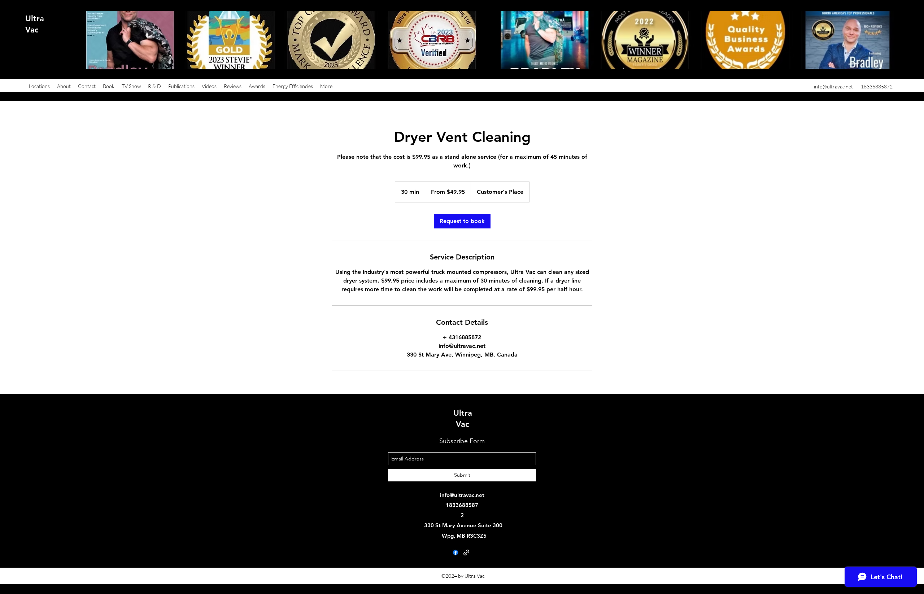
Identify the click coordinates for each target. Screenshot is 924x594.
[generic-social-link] (466, 552)
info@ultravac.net (833, 86)
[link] (462, 221)
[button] (39, 86)
